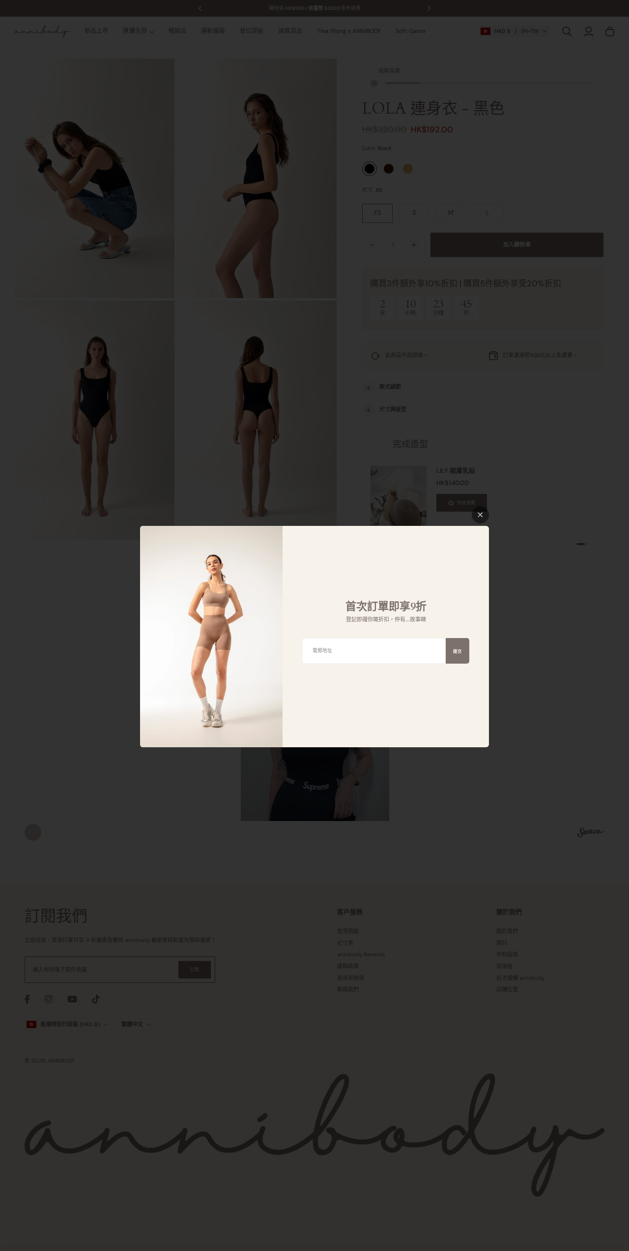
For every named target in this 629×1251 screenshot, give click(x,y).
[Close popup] (480, 514)
